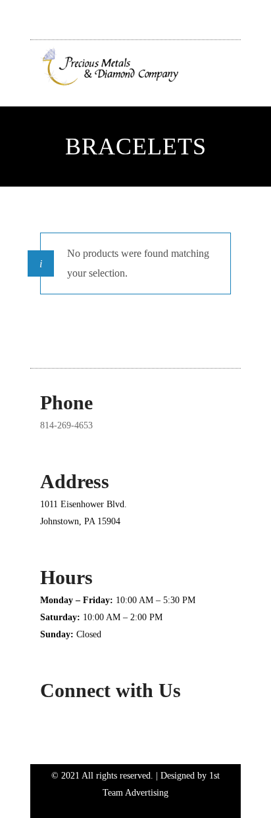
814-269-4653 (66, 425)
